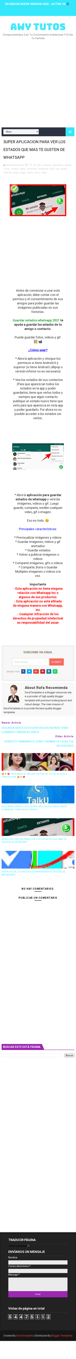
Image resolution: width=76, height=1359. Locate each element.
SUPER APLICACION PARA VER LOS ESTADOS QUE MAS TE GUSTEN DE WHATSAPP (34, 840)
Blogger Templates (61, 1335)
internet (7, 172)
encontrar (32, 168)
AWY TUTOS (38, 27)
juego (23, 172)
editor (23, 168)
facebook (43, 168)
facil (51, 168)
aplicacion (57, 165)
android (47, 165)
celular (68, 165)
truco (37, 172)
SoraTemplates (25, 1335)
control (14, 168)
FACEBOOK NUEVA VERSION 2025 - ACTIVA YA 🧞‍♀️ (37, 4)
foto (57, 168)
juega (15, 172)
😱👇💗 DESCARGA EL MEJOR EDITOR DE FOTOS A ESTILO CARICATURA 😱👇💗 (35, 775)
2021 (39, 165)
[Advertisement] (38, 84)
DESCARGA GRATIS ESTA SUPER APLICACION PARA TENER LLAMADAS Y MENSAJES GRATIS (34, 808)
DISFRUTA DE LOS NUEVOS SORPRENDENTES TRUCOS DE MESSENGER (34, 873)
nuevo (30, 172)
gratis (64, 168)
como (7, 168)
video (44, 172)
